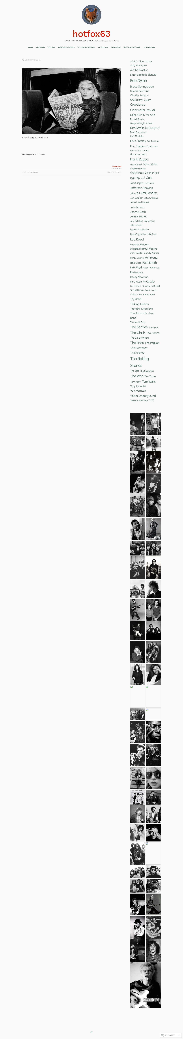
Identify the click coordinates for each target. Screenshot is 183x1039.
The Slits (134, 370)
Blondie (42, 154)
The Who (136, 376)
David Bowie (137, 119)
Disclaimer (40, 47)
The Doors (152, 333)
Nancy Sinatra (136, 258)
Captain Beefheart (139, 91)
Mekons (153, 248)
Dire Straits (137, 128)
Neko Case (135, 262)
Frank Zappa (139, 159)
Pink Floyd (136, 267)
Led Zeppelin (138, 234)
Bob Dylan (138, 80)
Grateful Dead (137, 173)
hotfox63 (92, 34)
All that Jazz (103, 47)
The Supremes (147, 371)
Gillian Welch (150, 164)
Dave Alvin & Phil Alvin (142, 114)
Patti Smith (149, 262)
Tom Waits (149, 381)
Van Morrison (138, 390)
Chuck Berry (136, 99)
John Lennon (137, 207)
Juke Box (51, 47)
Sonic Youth (151, 290)
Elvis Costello (136, 136)
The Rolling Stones (139, 362)
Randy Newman (139, 276)
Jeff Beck (149, 183)
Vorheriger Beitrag (30, 172)
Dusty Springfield (138, 132)
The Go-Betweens (139, 337)
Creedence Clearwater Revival (142, 107)
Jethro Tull (135, 193)
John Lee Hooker (140, 202)
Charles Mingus (139, 95)
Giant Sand (136, 164)
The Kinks (137, 343)
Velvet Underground (143, 395)
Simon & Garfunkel (151, 286)
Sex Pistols (135, 286)
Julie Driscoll (136, 225)
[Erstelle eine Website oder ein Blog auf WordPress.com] (91, 1032)
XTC (151, 400)
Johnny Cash (138, 211)
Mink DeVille (136, 252)
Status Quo (136, 294)
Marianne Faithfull (139, 248)
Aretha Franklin (139, 70)
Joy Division (149, 220)
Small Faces (137, 290)
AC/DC (134, 61)
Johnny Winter (138, 216)
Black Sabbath (138, 74)
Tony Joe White (138, 386)
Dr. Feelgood (152, 128)
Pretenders (136, 272)
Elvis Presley (138, 141)
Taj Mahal (136, 299)
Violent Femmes (139, 400)
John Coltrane (151, 197)
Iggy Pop (135, 177)
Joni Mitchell (136, 220)
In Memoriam (149, 47)
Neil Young (151, 257)
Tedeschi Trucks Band (141, 308)
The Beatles (139, 327)
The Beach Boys (137, 322)
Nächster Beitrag (114, 172)
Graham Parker (138, 168)
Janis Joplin (136, 183)
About (30, 47)
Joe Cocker (136, 197)
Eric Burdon (152, 141)
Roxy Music (136, 281)
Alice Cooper (145, 61)
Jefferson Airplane (141, 187)
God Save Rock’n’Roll (132, 47)
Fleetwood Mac (138, 154)
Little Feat (152, 234)
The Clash (137, 333)
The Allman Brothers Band (142, 315)
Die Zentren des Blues (86, 47)
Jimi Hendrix (149, 193)
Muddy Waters (151, 252)
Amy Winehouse (138, 65)
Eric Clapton (137, 146)
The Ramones (138, 348)
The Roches (137, 352)
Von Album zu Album (66, 47)
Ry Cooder (149, 281)
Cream (147, 99)
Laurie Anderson (139, 229)
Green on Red (152, 172)
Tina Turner (150, 376)
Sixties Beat (116, 47)
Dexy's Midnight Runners (141, 123)
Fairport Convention (139, 150)
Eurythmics (152, 146)
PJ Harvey (154, 267)
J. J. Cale (146, 178)
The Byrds (153, 327)
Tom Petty (135, 381)
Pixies (145, 267)
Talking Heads (139, 304)
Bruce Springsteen (142, 86)
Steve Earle (149, 294)
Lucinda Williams (139, 244)
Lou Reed (137, 239)
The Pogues (152, 342)
